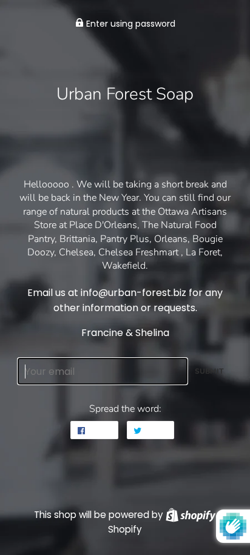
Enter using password (129, 24)
